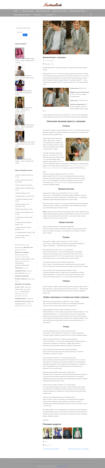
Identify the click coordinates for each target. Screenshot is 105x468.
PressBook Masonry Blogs (62, 466)
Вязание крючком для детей (59, 11)
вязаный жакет (48, 445)
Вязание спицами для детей (43, 11)
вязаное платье (25, 291)
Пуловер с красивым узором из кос (24, 175)
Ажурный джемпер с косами (24, 232)
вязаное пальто (17, 291)
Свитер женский (19, 263)
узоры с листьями (29, 305)
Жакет (46, 441)
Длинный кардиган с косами (23, 196)
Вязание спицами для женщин (22, 15)
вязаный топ (30, 301)
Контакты (16, 461)
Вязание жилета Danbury (22, 209)
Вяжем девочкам (19, 244)
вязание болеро (27, 273)
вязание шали (27, 287)
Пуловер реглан (26, 261)
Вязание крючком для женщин (77, 11)
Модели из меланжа (18, 256)
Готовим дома (49, 15)
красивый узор (18, 305)
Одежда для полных (18, 261)
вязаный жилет (30, 298)
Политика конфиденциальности (25, 461)
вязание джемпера (22, 276)
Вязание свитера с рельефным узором (25, 188)
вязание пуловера (22, 283)
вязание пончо (17, 281)
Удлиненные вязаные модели (22, 265)
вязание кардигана (21, 279)
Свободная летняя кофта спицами (24, 199)
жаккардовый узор (20, 303)
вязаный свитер (20, 301)
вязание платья (31, 279)
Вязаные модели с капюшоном (20, 249)
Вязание (16, 11)
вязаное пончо (18, 293)
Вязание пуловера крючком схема (25, 212)
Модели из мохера (25, 256)
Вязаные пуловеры (22, 252)
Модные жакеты (30, 259)
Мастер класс (37, 15)
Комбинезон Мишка (21, 193)
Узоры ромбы (25, 267)
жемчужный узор (28, 303)
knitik (53, 60)
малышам (24, 305)
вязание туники (19, 287)
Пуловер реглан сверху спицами (24, 217)
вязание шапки (19, 289)
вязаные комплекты (18, 295)
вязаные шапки (25, 295)
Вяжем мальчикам (27, 244)
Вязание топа (28, 247)
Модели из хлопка (20, 259)
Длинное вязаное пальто (22, 185)
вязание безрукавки (20, 273)
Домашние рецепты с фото (21, 254)
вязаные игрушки (25, 293)
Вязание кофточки (19, 247)
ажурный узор (20, 270)
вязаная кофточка (29, 270)
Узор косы (18, 267)
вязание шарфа (27, 289)
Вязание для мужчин (28, 11)
